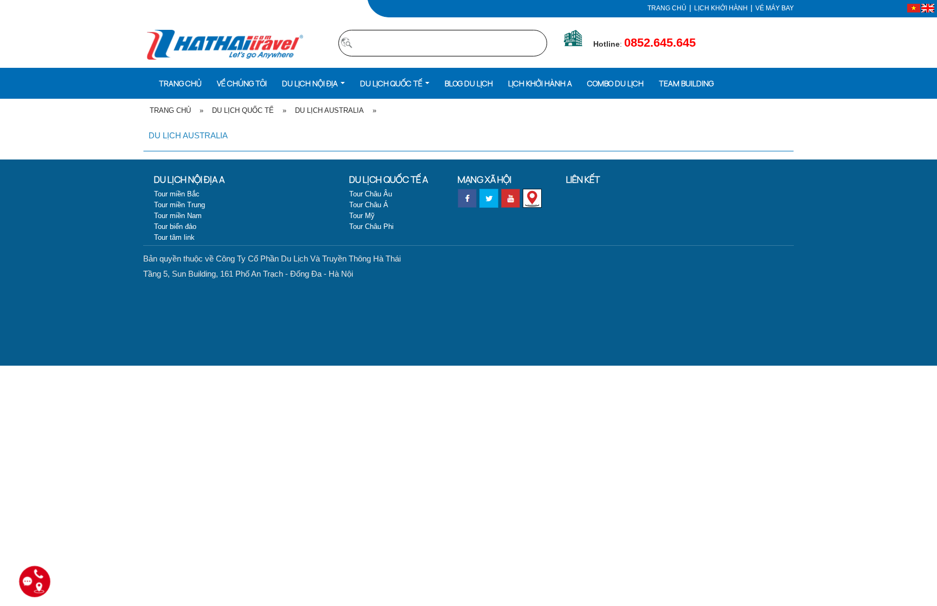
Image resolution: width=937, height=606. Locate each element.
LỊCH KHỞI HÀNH (721, 8)
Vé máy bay (774, 8)
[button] (313, 82)
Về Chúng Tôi (242, 83)
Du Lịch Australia (329, 110)
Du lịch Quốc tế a (388, 179)
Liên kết (583, 179)
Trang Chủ (170, 110)
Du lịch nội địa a (189, 179)
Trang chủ (666, 8)
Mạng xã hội (484, 179)
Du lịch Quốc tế (243, 110)
